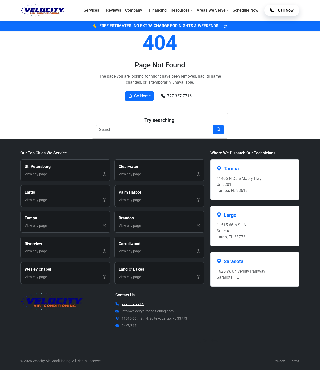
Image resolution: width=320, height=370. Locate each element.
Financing (158, 10)
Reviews (113, 10)
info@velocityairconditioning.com (148, 311)
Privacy (279, 361)
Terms (295, 361)
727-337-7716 (179, 96)
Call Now (286, 10)
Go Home (142, 96)
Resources (180, 10)
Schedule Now (245, 10)
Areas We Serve (211, 10)
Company (133, 10)
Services (91, 10)
